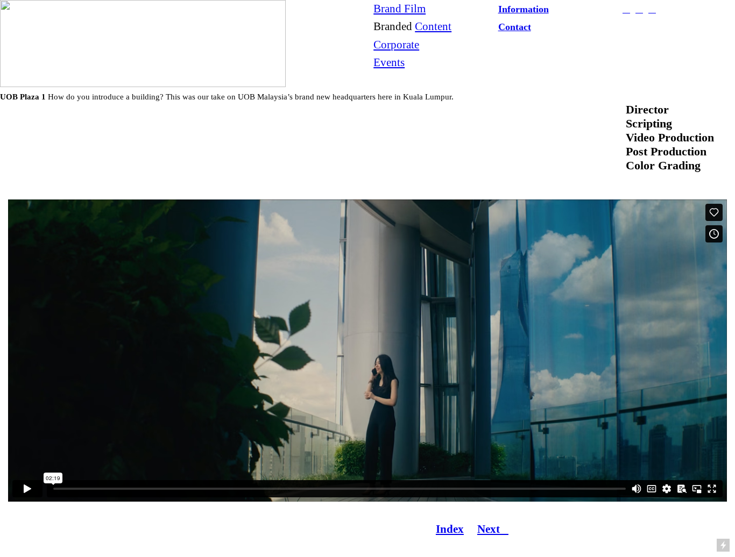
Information (523, 9)
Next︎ (492, 529)
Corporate (396, 44)
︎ (639, 9)
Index (450, 529)
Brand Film (399, 8)
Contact (514, 27)
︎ (652, 9)
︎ (626, 9)
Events (389, 62)
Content (433, 26)
